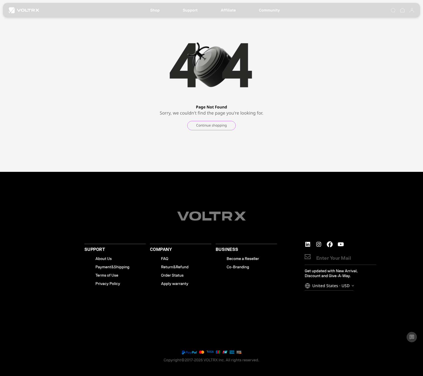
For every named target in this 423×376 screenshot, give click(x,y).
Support (190, 10)
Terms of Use (106, 275)
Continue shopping (211, 125)
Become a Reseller (243, 259)
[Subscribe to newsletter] (307, 256)
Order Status (172, 275)
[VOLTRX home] (24, 10)
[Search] (393, 10)
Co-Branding (238, 267)
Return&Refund (174, 267)
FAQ (164, 259)
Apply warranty (174, 284)
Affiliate (228, 10)
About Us (103, 259)
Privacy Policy (107, 284)
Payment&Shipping (112, 267)
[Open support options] (412, 337)
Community (269, 10)
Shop (155, 10)
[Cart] (402, 10)
